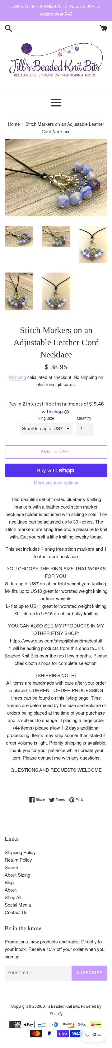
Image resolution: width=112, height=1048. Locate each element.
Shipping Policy (20, 852)
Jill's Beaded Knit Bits (61, 1007)
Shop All (13, 897)
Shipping (17, 378)
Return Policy (18, 860)
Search (12, 867)
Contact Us (16, 912)
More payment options (56, 483)
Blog (9, 882)
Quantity (84, 419)
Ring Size (46, 419)
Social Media (18, 905)
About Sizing (17, 875)
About (10, 890)
